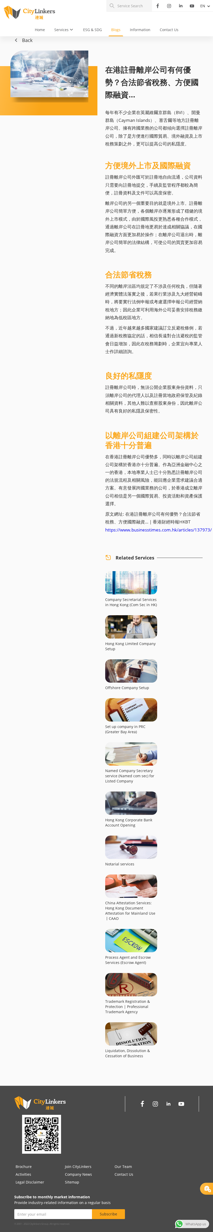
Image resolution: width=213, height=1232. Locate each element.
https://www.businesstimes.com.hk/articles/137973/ (158, 530)
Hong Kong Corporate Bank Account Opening (128, 822)
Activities (23, 1174)
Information (140, 29)
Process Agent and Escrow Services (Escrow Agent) (128, 960)
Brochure (24, 1166)
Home (40, 29)
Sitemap (72, 1182)
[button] (64, 29)
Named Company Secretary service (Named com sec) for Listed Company (129, 775)
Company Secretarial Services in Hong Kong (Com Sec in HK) (131, 602)
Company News (78, 1174)
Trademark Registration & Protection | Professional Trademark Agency (127, 1006)
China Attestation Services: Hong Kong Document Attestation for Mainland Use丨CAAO (130, 910)
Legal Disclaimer (30, 1182)
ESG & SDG (92, 29)
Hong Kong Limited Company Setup (130, 646)
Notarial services (119, 864)
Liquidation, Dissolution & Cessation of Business (127, 1053)
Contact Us (169, 29)
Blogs (116, 29)
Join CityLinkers (78, 1166)
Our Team (123, 1166)
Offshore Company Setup (127, 687)
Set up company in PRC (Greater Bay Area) (125, 729)
